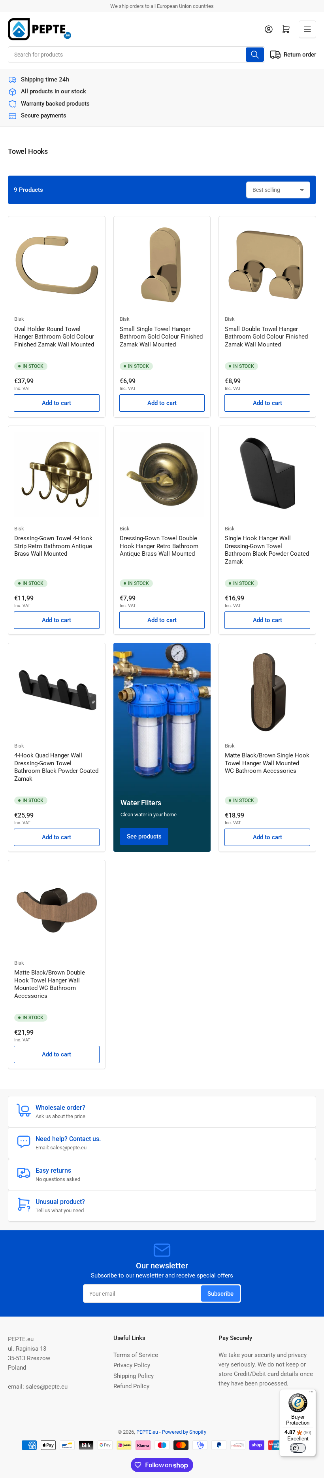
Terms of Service (135, 1355)
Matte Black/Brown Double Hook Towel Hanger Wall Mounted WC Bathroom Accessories (49, 984)
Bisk (19, 319)
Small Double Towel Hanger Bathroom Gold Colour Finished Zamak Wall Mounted (266, 337)
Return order (300, 54)
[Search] (255, 54)
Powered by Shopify (184, 1432)
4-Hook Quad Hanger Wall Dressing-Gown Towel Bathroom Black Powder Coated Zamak (56, 767)
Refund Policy (131, 1386)
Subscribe (220, 1293)
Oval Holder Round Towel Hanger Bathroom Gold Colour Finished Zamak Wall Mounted (54, 337)
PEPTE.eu (147, 1432)
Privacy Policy (131, 1365)
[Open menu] (307, 29)
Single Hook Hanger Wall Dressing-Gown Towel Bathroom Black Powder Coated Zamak (267, 550)
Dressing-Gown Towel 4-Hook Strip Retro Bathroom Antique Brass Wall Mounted (53, 546)
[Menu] (311, 1394)
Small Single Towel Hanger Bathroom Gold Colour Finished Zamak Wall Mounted (161, 337)
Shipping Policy (133, 1376)
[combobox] (136, 54)
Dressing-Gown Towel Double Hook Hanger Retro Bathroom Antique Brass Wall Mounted (159, 546)
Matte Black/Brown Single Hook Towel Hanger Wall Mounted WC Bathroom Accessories (267, 763)
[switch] (298, 1448)
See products (144, 836)
